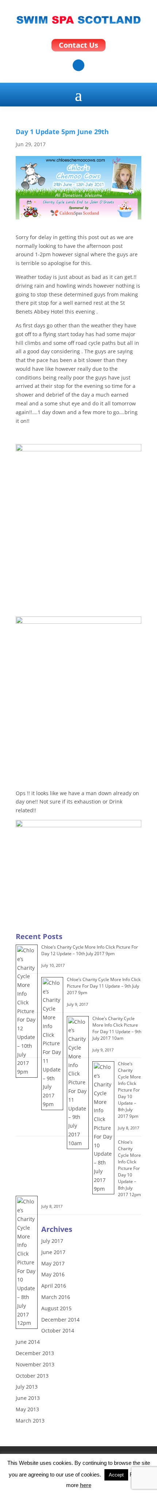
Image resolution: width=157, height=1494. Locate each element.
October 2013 (32, 1375)
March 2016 (55, 1296)
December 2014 (60, 1319)
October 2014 (57, 1330)
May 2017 (53, 1263)
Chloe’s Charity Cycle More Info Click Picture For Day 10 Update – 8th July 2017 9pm (129, 1090)
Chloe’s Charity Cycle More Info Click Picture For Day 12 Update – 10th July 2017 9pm (89, 950)
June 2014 (28, 1341)
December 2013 (35, 1353)
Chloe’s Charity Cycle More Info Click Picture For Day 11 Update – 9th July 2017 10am (116, 1028)
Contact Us (78, 45)
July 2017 (52, 1240)
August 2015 (56, 1308)
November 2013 (35, 1364)
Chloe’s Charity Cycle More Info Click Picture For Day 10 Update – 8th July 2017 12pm (129, 1168)
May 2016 (53, 1274)
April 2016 (53, 1285)
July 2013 (27, 1386)
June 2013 (28, 1397)
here (85, 1485)
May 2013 (27, 1409)
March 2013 (30, 1420)
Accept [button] (116, 1475)
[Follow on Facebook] (78, 65)
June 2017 (53, 1252)
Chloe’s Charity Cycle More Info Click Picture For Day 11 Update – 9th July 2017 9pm (104, 986)
